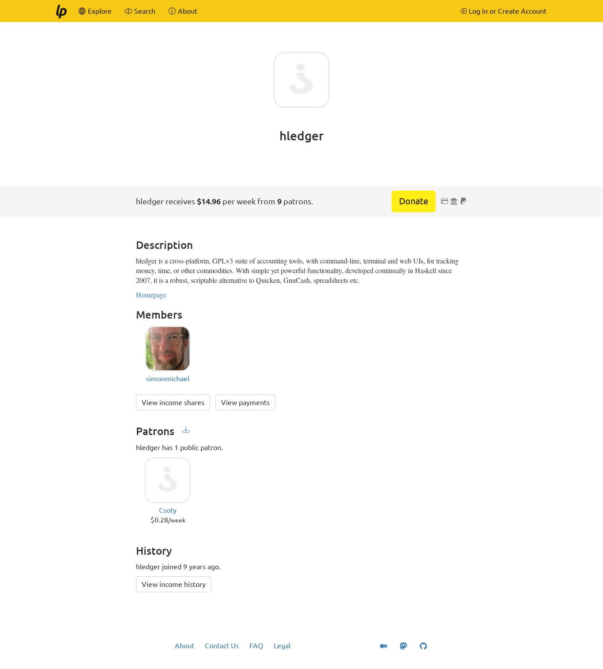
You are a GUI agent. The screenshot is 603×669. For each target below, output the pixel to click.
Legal (282, 646)
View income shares (173, 402)
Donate (413, 201)
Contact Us (222, 646)
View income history (174, 584)
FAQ (256, 646)
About (184, 646)
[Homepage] (61, 11)
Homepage (151, 294)
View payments (245, 402)
